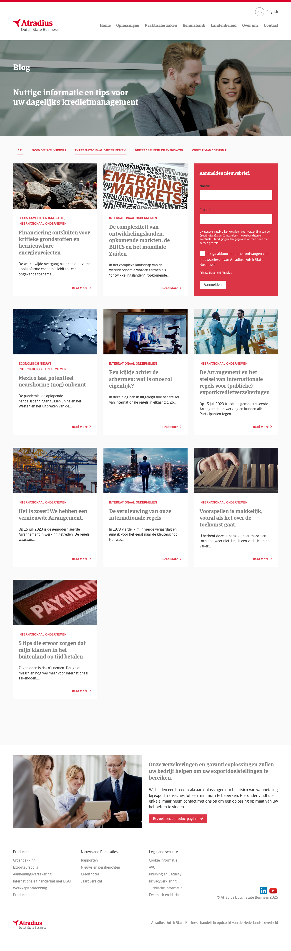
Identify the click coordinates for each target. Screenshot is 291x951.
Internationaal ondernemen (100, 150)
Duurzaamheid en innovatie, (42, 218)
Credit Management (209, 150)
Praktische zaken (161, 25)
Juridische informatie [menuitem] (165, 888)
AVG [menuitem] (152, 867)
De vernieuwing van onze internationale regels (140, 514)
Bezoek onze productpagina (175, 818)
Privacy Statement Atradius (216, 273)
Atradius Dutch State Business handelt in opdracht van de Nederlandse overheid (214, 922)
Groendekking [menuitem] (24, 860)
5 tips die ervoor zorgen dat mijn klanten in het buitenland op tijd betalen (52, 650)
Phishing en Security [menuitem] (165, 874)
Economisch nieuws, (36, 363)
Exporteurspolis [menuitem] (25, 867)
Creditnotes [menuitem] (90, 874)
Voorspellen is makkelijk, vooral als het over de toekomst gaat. (231, 518)
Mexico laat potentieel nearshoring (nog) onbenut (52, 381)
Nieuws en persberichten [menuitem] (100, 867)
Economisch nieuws (49, 150)
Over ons (250, 25)
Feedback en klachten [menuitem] (166, 895)
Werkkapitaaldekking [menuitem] (30, 888)
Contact (271, 25)
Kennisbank (194, 25)
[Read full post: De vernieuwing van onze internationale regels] (145, 470)
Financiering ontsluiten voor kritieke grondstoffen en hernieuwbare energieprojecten (54, 242)
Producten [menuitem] (21, 895)
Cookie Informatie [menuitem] (163, 860)
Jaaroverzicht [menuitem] (91, 881)
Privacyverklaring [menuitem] (163, 881)
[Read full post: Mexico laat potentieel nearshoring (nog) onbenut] (55, 331)
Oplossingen (127, 25)
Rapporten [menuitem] (89, 860)
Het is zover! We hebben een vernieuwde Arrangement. (53, 514)
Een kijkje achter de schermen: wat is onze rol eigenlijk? (140, 379)
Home (105, 25)
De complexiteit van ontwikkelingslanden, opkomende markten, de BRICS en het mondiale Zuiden (139, 240)
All (20, 150)
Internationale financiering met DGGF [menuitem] (42, 881)
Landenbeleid (224, 25)
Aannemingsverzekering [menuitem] (32, 874)
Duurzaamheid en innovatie (159, 150)
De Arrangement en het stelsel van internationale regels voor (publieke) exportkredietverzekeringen (235, 382)
